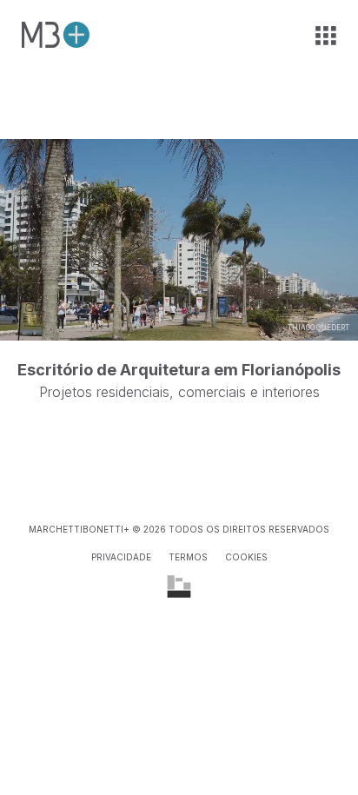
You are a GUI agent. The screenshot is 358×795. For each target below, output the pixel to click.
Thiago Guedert (318, 327)
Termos (188, 557)
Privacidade (121, 557)
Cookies (246, 557)
